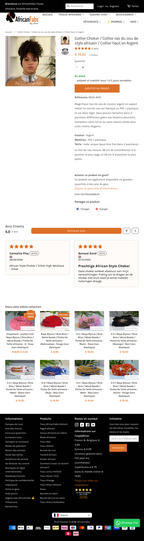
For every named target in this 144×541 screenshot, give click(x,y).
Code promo (11, 493)
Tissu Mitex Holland (50, 484)
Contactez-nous (13, 437)
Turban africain (48, 459)
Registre (114, 6)
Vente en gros (12, 489)
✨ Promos (115, 21)
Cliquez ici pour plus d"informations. (96, 188)
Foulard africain (48, 454)
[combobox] (80, 6)
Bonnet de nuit (48, 450)
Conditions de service (16, 459)
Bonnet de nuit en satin (52, 498)
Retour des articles (15, 450)
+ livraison (93, 55)
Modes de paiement (15, 446)
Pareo (43, 489)
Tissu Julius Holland (50, 471)
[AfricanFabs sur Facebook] (88, 425)
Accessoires (125, 14)
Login (101, 6)
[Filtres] (126, 231)
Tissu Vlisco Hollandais (52, 502)
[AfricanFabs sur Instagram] (76, 425)
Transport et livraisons (17, 441)
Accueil (47, 14)
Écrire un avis (76, 230)
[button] (83, 48)
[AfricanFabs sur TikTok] (82, 426)
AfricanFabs (83, 521)
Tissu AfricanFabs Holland (53, 424)
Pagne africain (47, 428)
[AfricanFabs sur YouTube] (93, 425)
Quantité (80, 61)
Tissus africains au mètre (53, 433)
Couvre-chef (99, 14)
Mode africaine (48, 437)
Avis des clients (13, 428)
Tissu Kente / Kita (49, 476)
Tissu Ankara (46, 446)
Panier (135, 6)
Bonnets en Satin (49, 493)
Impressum (11, 484)
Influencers (11, 502)
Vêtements (91, 21)
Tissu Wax (45, 441)
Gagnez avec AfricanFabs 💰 (19, 498)
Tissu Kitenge (47, 480)
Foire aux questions (15, 433)
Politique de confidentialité (19, 480)
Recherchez (11, 506)
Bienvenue (11, 3)
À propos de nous (14, 424)
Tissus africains (70, 14)
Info (133, 21)
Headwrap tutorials (15, 476)
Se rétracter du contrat (17, 463)
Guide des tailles (14, 454)
